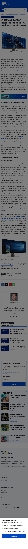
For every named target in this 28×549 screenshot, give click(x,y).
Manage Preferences (14, 541)
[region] (14, 533)
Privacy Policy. (21, 531)
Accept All (14, 536)
